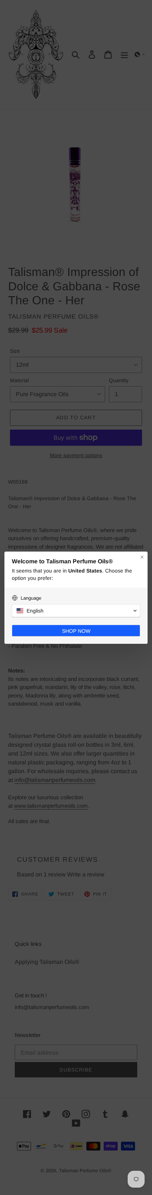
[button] (76, 610)
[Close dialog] (142, 557)
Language (31, 598)
